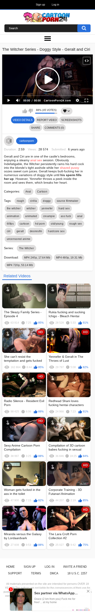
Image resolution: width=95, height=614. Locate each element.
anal (80, 216)
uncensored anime (18, 239)
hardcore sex (56, 231)
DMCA (54, 573)
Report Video (47, 120)
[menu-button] (47, 39)
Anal (28, 191)
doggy (47, 200)
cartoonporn (26, 140)
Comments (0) (54, 127)
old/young (57, 223)
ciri (9, 231)
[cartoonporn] (9, 141)
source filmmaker (67, 200)
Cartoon (42, 191)
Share (35, 127)
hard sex (64, 208)
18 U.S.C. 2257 (77, 573)
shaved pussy (69, 167)
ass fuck (66, 216)
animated (31, 216)
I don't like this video (30, 111)
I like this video (25, 111)
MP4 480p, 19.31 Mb (69, 257)
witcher (31, 208)
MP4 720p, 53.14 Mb (20, 265)
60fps (10, 223)
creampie (49, 216)
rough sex (75, 223)
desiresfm (36, 231)
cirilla (33, 200)
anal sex (36, 160)
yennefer (47, 208)
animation (13, 216)
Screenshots (71, 120)
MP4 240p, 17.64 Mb (37, 257)
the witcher (14, 208)
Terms (36, 573)
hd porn (40, 223)
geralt (20, 231)
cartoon (24, 223)
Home (10, 566)
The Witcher (26, 248)
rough (20, 200)
